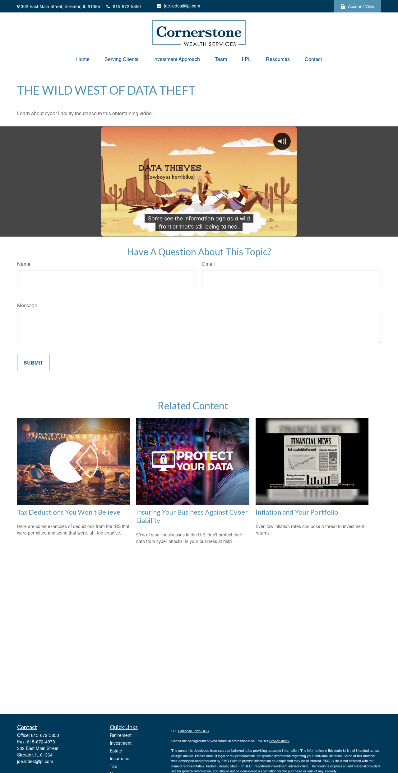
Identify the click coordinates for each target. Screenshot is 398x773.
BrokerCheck (279, 740)
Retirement (121, 735)
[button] (83, 59)
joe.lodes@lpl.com (182, 5)
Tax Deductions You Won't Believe (68, 512)
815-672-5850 (127, 6)
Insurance (119, 758)
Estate (116, 750)
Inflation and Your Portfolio (297, 512)
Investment (121, 743)
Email (208, 263)
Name (23, 263)
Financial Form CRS (193, 730)
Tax (113, 766)
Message (27, 305)
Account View (361, 6)
